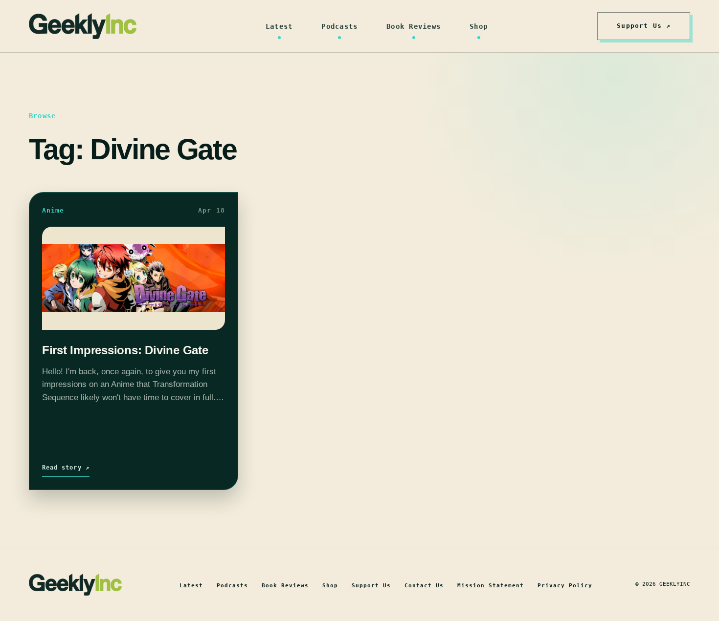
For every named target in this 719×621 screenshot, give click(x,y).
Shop (479, 26)
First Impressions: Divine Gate (125, 350)
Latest (279, 26)
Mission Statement (490, 585)
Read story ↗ (66, 467)
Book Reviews (413, 26)
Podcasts (339, 26)
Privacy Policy (565, 585)
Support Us (371, 585)
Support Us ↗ (644, 25)
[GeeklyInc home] (82, 26)
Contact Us (424, 585)
